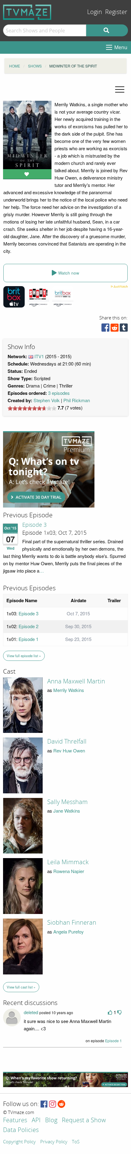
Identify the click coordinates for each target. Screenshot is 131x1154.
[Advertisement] (48, 469)
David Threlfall (67, 741)
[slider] (32, 408)
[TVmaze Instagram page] (52, 1104)
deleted (31, 1012)
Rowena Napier (68, 871)
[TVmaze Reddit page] (62, 1104)
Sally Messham (67, 802)
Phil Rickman (76, 400)
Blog (51, 1120)
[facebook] (105, 329)
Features (15, 1120)
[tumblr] (124, 329)
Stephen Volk (47, 400)
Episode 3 (34, 525)
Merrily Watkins (68, 690)
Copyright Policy (19, 1142)
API (36, 1120)
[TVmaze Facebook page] (44, 1104)
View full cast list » (21, 987)
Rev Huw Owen (69, 750)
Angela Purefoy (68, 931)
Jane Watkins (66, 810)
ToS (76, 1142)
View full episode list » (24, 655)
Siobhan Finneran (71, 922)
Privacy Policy (53, 1142)
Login (94, 12)
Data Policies (21, 1130)
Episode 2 (28, 626)
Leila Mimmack (68, 862)
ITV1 (39, 356)
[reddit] (115, 329)
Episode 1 (28, 639)
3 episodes (59, 393)
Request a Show (84, 1120)
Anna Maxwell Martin (76, 681)
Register (116, 12)
